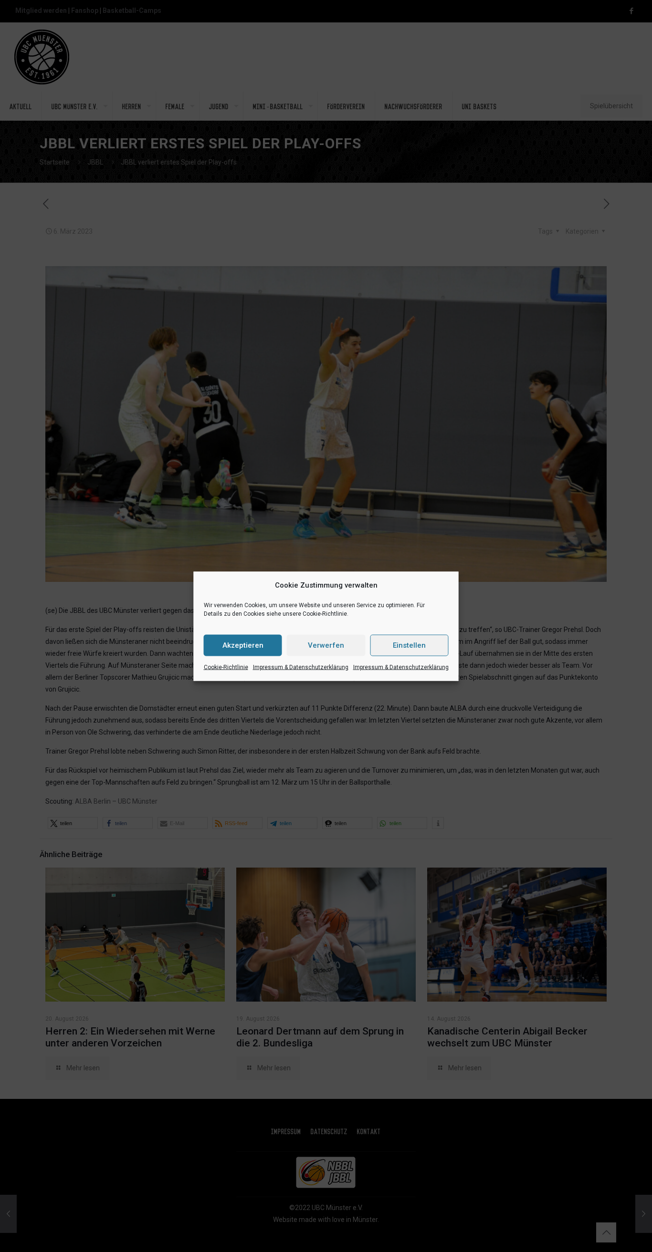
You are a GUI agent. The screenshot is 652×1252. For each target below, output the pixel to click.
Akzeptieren (242, 645)
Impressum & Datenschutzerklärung (300, 666)
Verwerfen (326, 645)
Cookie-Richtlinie (226, 666)
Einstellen (409, 645)
